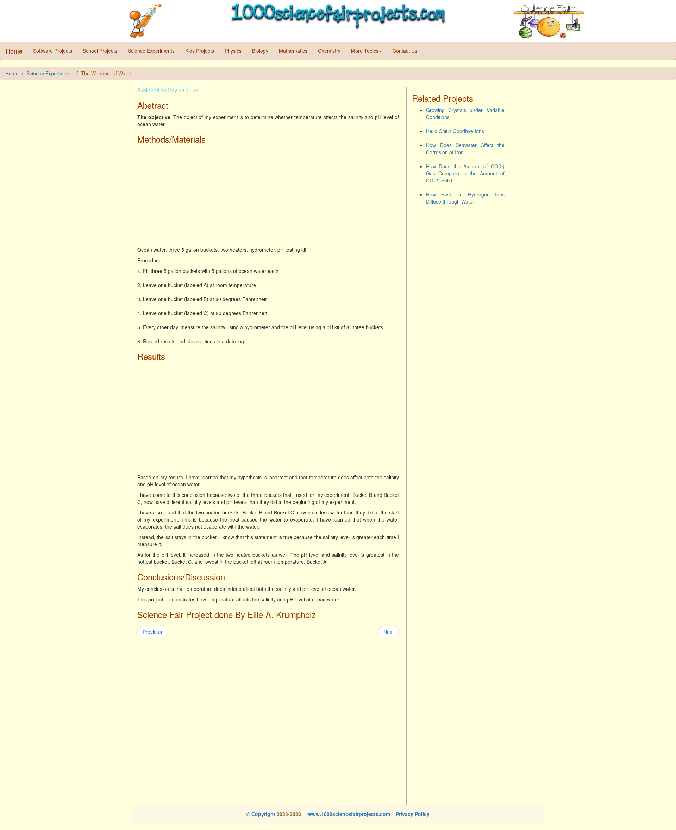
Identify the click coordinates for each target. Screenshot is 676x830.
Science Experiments (151, 50)
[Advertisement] (268, 197)
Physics (233, 50)
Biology (260, 50)
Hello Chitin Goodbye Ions (455, 131)
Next (388, 631)
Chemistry (329, 50)
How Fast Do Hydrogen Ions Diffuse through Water (465, 198)
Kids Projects (199, 50)
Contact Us (405, 50)
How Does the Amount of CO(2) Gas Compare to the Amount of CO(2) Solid (465, 173)
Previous (152, 631)
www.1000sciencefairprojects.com (348, 813)
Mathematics (293, 50)
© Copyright (260, 813)
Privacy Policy (413, 813)
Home (14, 50)
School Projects (100, 50)
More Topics (364, 50)
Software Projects (52, 50)
